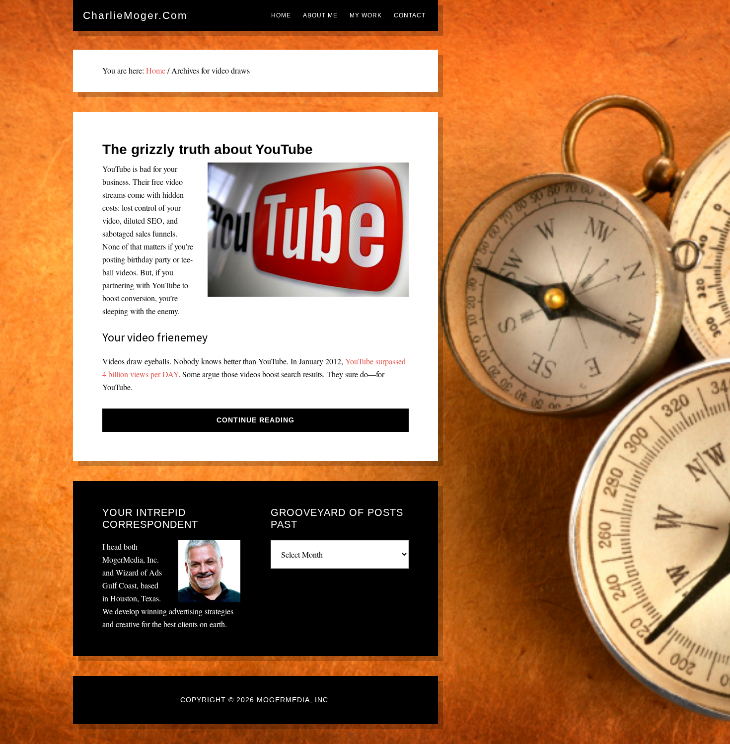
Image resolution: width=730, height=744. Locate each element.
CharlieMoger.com (135, 15)
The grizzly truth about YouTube (207, 149)
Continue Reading (255, 420)
